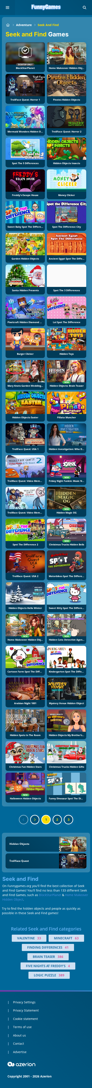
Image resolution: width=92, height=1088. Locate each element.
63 (77, 938)
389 (61, 975)
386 (60, 956)
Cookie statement (25, 1019)
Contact (18, 1043)
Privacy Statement (26, 1010)
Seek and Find (48, 25)
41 (67, 947)
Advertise (20, 1052)
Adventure (24, 25)
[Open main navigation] (7, 7)
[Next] (35, 819)
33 (39, 938)
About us (19, 1035)
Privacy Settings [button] (24, 1002)
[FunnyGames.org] (8, 25)
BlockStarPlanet (50, 895)
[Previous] (23, 819)
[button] (84, 7)
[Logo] (46, 7)
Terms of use (22, 1027)
